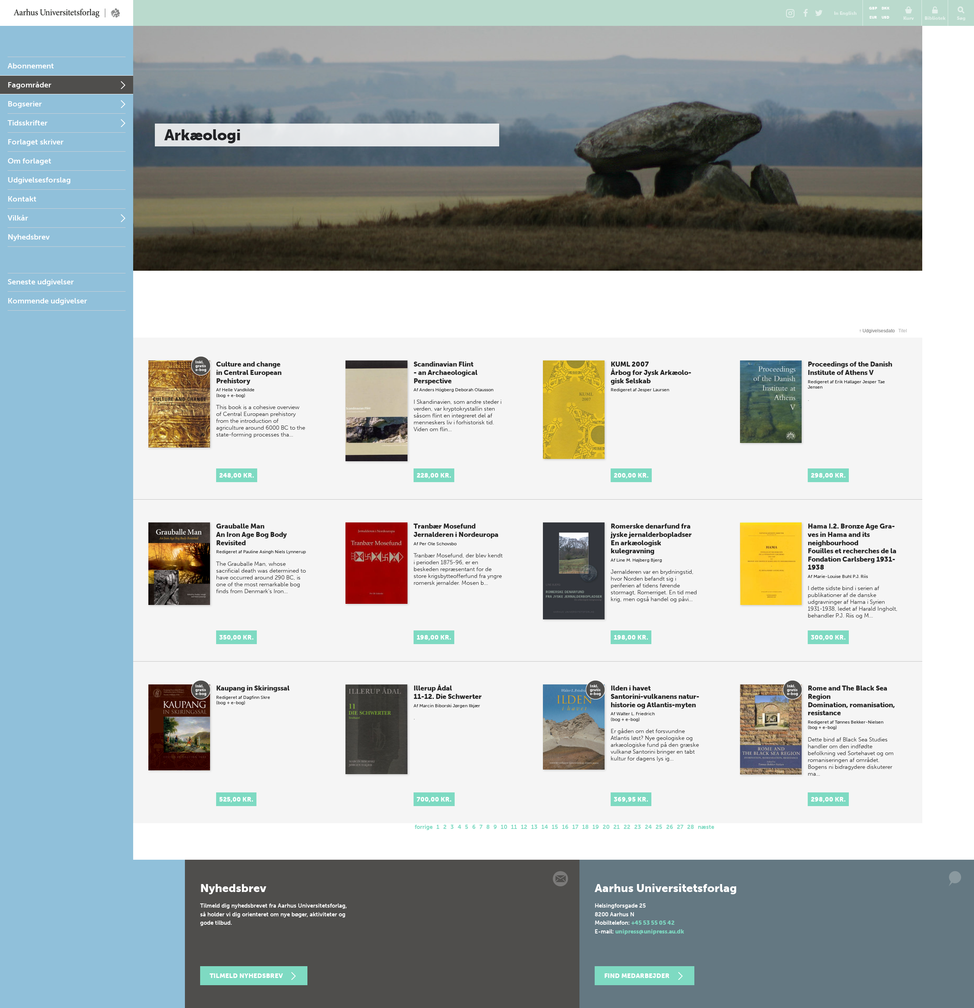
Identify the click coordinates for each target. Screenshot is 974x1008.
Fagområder (29, 84)
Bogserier (25, 103)
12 (524, 827)
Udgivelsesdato (877, 330)
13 (534, 827)
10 (504, 827)
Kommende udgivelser (47, 300)
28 (690, 827)
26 (669, 827)
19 (595, 827)
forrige (424, 827)
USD (885, 17)
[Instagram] (790, 13)
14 (544, 827)
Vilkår (18, 217)
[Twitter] (818, 13)
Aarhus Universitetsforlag (66, 13)
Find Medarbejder (637, 975)
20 (606, 827)
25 (659, 827)
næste (706, 827)
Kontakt (22, 198)
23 (637, 827)
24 (648, 827)
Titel (902, 330)
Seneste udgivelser (41, 281)
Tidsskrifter (28, 122)
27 (680, 827)
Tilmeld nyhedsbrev (246, 975)
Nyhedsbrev (28, 236)
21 (616, 827)
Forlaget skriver (36, 141)
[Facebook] (805, 13)
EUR (873, 17)
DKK (886, 8)
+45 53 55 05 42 (653, 922)
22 (627, 827)
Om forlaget (29, 160)
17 (575, 827)
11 (514, 827)
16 (565, 827)
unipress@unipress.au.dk (649, 931)
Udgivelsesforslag (39, 179)
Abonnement (31, 65)
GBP (873, 8)
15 (555, 827)
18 (585, 827)
